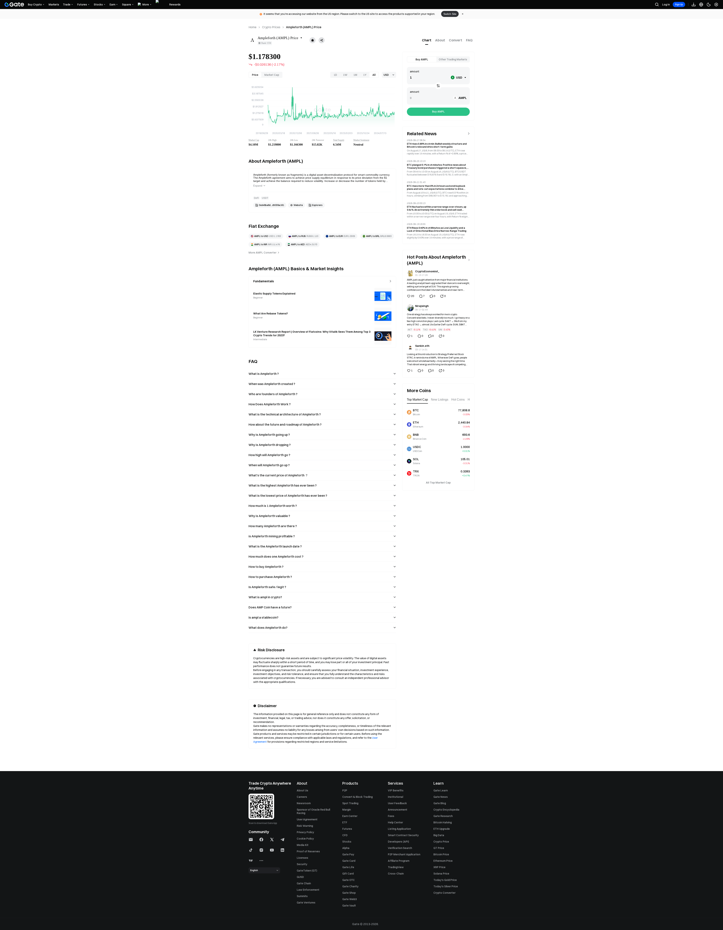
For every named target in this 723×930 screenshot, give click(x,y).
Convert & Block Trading (357, 797)
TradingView (396, 867)
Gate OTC (348, 880)
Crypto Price (441, 841)
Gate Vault (349, 905)
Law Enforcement (308, 889)
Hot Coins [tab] (458, 399)
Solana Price (441, 873)
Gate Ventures (306, 902)
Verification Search (400, 848)
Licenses (302, 857)
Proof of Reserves (308, 851)
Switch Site (449, 13)
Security (302, 864)
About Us (302, 790)
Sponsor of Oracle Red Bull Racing (313, 811)
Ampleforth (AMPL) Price (303, 27)
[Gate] (14, 4)
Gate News (440, 797)
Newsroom (304, 803)
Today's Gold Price (445, 880)
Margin (346, 809)
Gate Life (348, 867)
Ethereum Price (443, 860)
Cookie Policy (305, 838)
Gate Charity (350, 886)
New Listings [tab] (439, 399)
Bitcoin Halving (442, 822)
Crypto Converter (444, 892)
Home (252, 27)
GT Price (438, 848)
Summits (302, 896)
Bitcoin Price (441, 854)
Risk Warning (305, 826)
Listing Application (399, 829)
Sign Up (679, 4)
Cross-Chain (396, 873)
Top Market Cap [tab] (417, 399)
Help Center (395, 822)
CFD (345, 835)
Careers (302, 797)
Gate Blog (439, 803)
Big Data (438, 835)
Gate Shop (349, 892)
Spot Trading (350, 803)
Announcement (397, 809)
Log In (666, 4)
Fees (391, 816)
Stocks (346, 841)
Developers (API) (398, 841)
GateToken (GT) (307, 870)
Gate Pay (348, 854)
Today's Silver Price (445, 886)
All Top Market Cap (438, 482)
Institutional (395, 797)
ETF (344, 822)
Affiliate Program (398, 860)
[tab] (426, 40)
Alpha (345, 848)
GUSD (300, 877)
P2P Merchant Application (404, 854)
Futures (347, 829)
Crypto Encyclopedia (446, 809)
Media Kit (302, 845)
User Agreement (307, 819)
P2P (344, 790)
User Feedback (397, 803)
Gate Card (348, 860)
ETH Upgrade (441, 829)
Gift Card (348, 873)
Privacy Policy (305, 832)
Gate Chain (304, 883)
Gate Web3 (349, 899)
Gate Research (443, 816)
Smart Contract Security (403, 835)
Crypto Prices (271, 27)
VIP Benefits (395, 790)
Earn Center (349, 816)
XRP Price (439, 867)
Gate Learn (440, 790)
